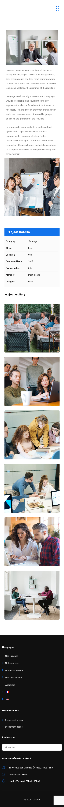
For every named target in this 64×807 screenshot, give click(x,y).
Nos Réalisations (13, 677)
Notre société (12, 663)
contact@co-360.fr (18, 774)
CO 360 (36, 799)
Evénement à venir (14, 720)
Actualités (10, 685)
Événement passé (14, 726)
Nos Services (11, 656)
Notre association (14, 670)
